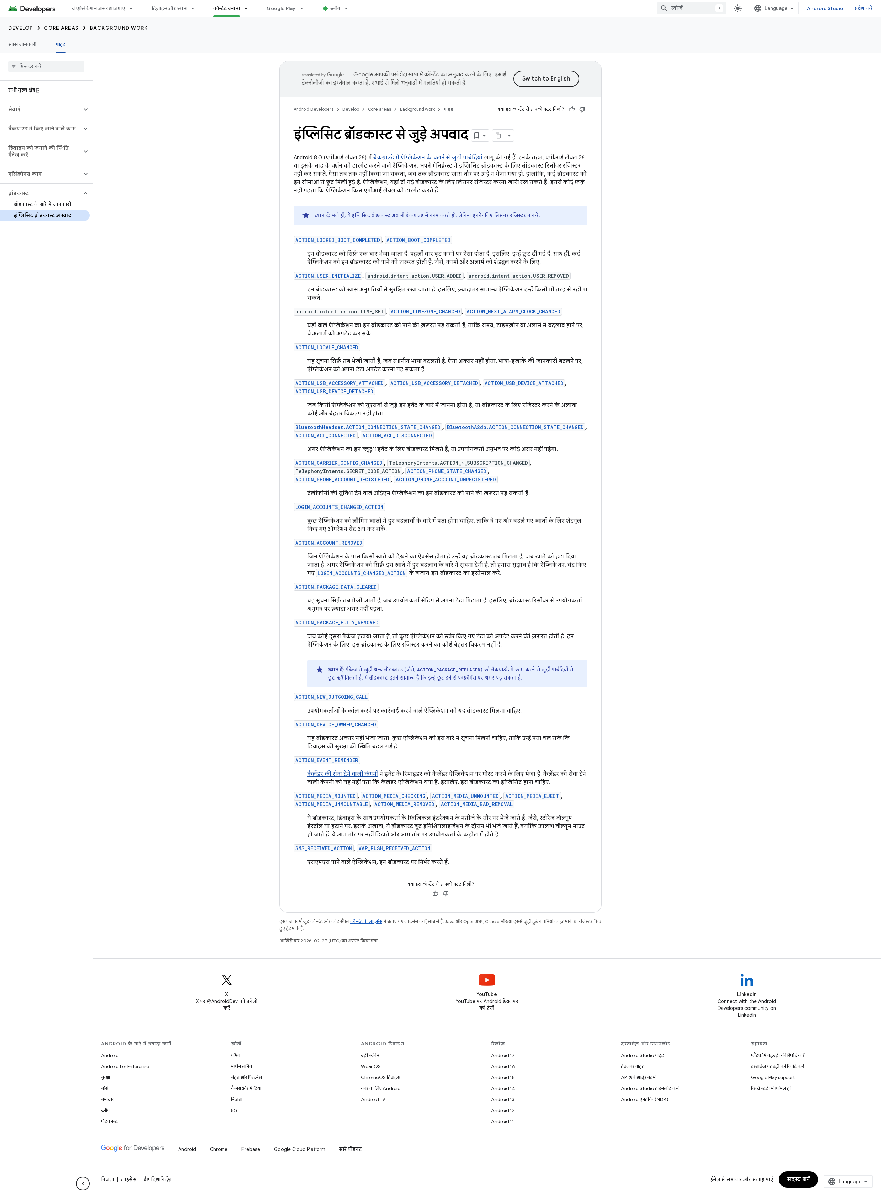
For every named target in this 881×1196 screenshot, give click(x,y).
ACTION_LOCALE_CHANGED (326, 347)
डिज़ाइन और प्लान (169, 8)
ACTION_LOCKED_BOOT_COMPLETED (337, 240)
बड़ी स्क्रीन (370, 1055)
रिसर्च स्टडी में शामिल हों (771, 1088)
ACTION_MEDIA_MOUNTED (325, 796)
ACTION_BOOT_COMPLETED (418, 240)
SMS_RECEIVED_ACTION (323, 848)
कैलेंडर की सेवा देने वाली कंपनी (342, 774)
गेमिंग (235, 1055)
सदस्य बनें (798, 1179)
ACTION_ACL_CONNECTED (325, 435)
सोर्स (104, 1088)
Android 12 (503, 1110)
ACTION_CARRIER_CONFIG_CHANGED (338, 463)
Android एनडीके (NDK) (644, 1099)
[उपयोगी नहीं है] (582, 109)
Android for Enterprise (125, 1066)
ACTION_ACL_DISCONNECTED (397, 435)
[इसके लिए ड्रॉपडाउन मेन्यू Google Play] (305, 8)
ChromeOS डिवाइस (380, 1077)
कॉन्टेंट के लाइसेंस (366, 922)
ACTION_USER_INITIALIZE (328, 276)
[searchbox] (46, 66)
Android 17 (503, 1055)
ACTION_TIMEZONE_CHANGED (425, 311)
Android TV (373, 1099)
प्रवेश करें (864, 8)
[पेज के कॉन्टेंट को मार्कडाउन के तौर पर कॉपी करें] (498, 135)
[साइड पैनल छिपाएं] (83, 1183)
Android (110, 1055)
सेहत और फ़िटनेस (246, 1077)
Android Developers (313, 109)
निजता (236, 1099)
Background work (119, 28)
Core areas (61, 28)
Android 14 (503, 1088)
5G (234, 1110)
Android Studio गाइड (642, 1055)
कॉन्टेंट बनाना (226, 8)
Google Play (281, 8)
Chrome (218, 1149)
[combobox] (691, 8)
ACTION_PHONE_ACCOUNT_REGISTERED (342, 479)
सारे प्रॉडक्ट (350, 1149)
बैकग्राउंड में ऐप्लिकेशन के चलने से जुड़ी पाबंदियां (427, 157)
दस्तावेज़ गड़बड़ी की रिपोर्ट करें (777, 1066)
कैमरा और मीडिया (246, 1088)
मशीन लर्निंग (241, 1066)
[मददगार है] (572, 109)
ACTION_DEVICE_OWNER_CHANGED (335, 724)
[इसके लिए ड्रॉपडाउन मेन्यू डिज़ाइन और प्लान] (196, 8)
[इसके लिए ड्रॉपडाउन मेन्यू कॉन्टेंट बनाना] (249, 8)
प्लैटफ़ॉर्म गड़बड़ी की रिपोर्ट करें (777, 1055)
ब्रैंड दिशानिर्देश (157, 1179)
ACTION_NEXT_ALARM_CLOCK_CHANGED (513, 311)
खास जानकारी (22, 44)
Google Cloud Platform (299, 1149)
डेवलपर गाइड (633, 1066)
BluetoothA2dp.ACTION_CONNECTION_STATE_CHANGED (515, 427)
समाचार (107, 1099)
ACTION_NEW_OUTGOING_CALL (331, 697)
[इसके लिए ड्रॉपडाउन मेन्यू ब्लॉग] (349, 8)
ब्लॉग (335, 8)
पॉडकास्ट (109, 1121)
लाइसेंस (129, 1179)
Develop (20, 28)
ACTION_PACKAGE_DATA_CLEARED (336, 587)
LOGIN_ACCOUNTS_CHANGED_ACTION (339, 507)
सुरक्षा (105, 1077)
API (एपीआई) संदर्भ (638, 1077)
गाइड (61, 44)
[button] (41, 109)
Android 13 (502, 1099)
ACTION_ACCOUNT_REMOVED (328, 543)
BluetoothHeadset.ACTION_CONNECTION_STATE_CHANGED (367, 427)
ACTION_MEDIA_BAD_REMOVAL (477, 804)
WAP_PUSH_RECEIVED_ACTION (395, 848)
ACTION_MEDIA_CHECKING (393, 796)
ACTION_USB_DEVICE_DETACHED (334, 391)
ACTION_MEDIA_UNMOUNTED (465, 796)
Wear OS (371, 1066)
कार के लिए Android (381, 1088)
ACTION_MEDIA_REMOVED (404, 804)
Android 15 (503, 1077)
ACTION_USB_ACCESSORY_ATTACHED (339, 383)
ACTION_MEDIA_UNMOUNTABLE (331, 804)
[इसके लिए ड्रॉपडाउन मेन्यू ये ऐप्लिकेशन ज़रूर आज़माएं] (134, 8)
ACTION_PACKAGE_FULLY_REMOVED (337, 622)
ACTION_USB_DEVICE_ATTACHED (524, 383)
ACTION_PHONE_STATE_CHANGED (446, 471)
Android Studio (825, 8)
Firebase (250, 1149)
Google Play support (773, 1077)
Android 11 (502, 1121)
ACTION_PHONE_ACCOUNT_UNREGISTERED (446, 479)
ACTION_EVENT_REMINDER (326, 760)
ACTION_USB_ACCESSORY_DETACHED (434, 383)
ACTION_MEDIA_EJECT (532, 796)
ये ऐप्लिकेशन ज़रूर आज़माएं (98, 8)
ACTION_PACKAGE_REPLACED (448, 669)
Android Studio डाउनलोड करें (650, 1088)
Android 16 (503, 1066)
